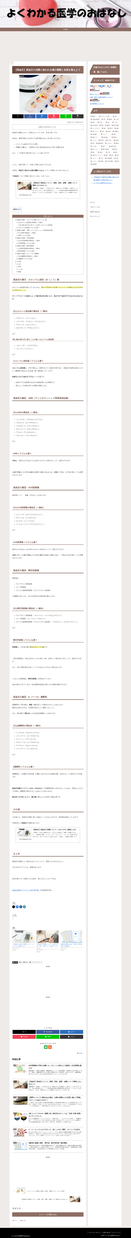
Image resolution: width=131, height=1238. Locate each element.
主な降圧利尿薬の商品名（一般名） (29, 248)
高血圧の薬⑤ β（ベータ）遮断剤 (28, 253)
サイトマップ (95, 216)
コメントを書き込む (48, 1214)
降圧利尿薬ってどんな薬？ (26, 251)
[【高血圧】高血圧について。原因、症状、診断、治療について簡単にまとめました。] (47, 936)
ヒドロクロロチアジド (36, 962)
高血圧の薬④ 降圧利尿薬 (25, 246)
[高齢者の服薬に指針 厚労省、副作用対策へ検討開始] (71, 936)
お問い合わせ (95, 212)
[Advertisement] (65, 45)
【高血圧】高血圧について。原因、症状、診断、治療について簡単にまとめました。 (47, 946)
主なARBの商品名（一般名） (27, 233)
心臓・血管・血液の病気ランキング (101, 97)
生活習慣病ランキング (97, 103)
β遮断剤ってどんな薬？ (25, 259)
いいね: (20, 269)
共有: (19, 266)
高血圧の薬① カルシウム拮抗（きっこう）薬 (32, 220)
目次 (45, 216)
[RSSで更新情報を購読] (50, 1047)
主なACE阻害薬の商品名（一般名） (29, 240)
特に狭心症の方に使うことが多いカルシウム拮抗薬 (36, 225)
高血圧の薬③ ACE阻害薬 (25, 238)
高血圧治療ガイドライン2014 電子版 (25, 890)
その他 (19, 261)
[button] (78, 116)
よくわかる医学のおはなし (103, 183)
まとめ (19, 264)
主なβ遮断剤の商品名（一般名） (28, 256)
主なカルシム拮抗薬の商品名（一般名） (31, 222)
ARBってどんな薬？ (24, 235)
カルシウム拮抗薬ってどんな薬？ (28, 227)
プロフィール (95, 207)
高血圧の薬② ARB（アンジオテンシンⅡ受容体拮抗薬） (35, 230)
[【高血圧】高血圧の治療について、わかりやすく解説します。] (23, 936)
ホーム (92, 202)
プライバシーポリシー (95, 1232)
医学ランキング (95, 94)
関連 (19, 271)
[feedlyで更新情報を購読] (46, 1047)
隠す (19, 209)
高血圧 (26, 962)
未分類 (15, 962)
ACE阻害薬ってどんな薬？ (26, 243)
